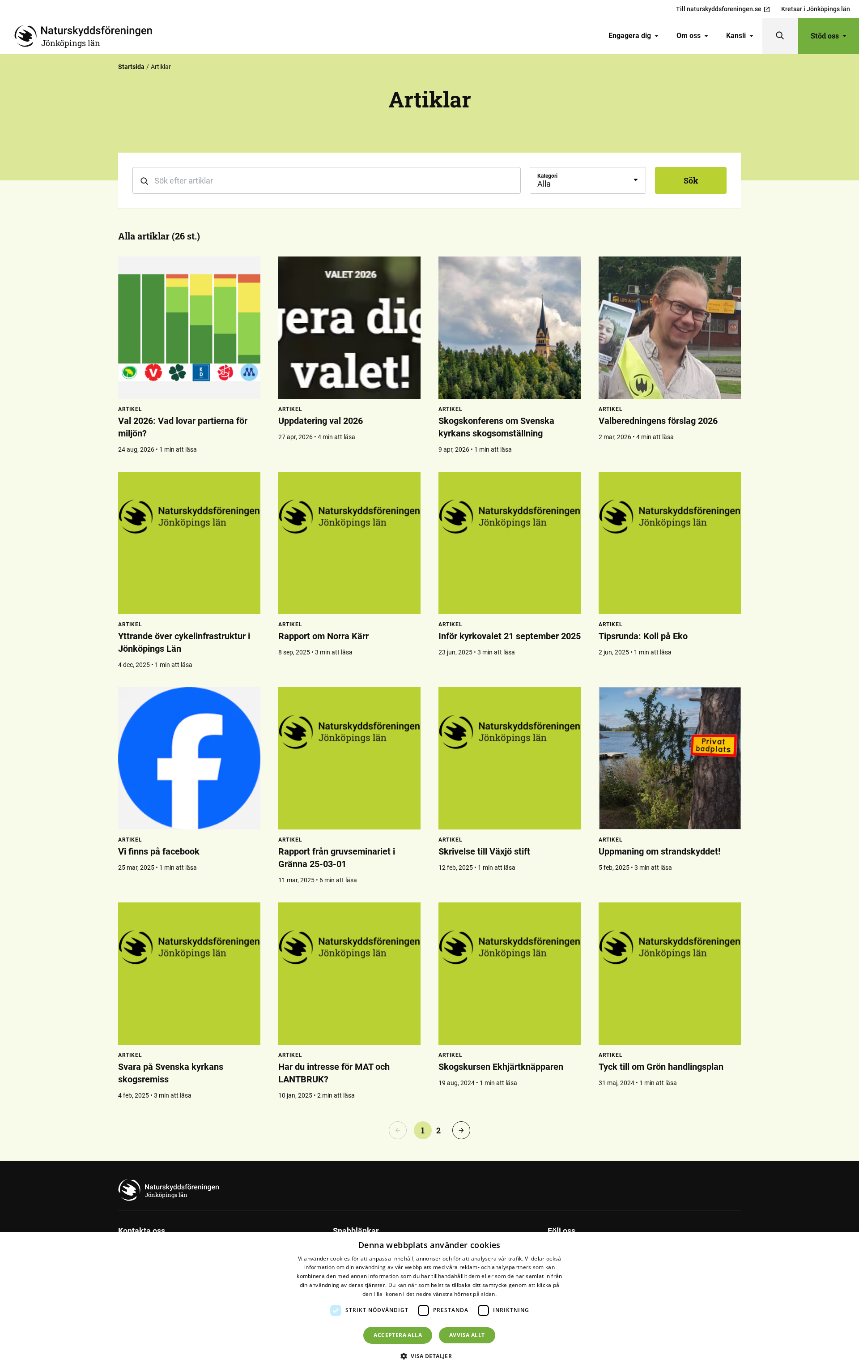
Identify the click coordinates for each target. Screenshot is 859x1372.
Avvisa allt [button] (467, 1335)
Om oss (688, 35)
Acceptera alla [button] (398, 1335)
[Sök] (780, 36)
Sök (691, 180)
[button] (429, 1356)
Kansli (736, 35)
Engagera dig (629, 35)
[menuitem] (634, 36)
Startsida (131, 66)
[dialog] (429, 1302)
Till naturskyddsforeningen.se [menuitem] (718, 9)
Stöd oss (825, 35)
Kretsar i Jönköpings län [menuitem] (815, 9)
